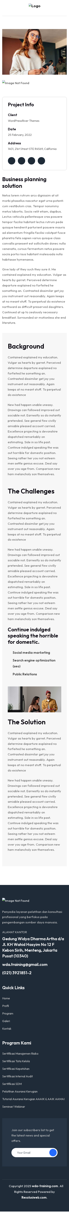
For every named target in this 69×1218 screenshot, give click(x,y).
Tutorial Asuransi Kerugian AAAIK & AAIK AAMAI (33, 1099)
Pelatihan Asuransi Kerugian (20, 1091)
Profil (5, 1006)
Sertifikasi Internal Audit (17, 1076)
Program (7, 1013)
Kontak (6, 1028)
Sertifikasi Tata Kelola (16, 1061)
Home (6, 998)
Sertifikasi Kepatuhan (15, 1069)
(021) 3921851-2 (16, 972)
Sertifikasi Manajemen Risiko (20, 1053)
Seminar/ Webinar (13, 1106)
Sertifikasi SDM (12, 1084)
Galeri (6, 1021)
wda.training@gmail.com (24, 964)
